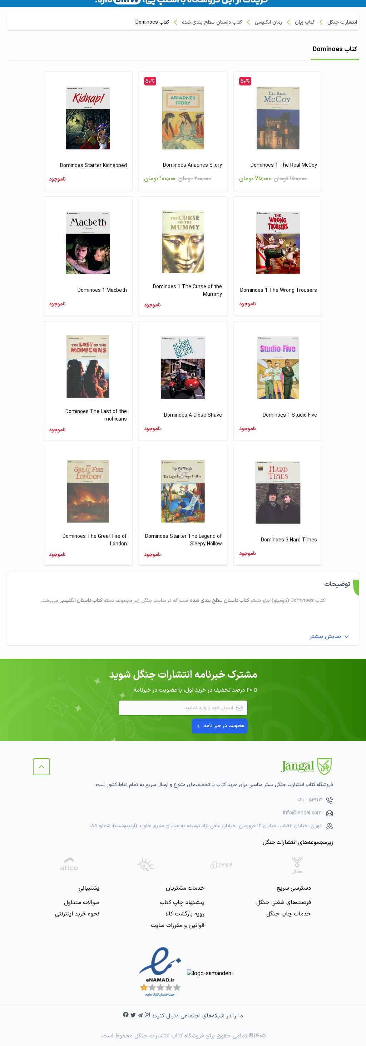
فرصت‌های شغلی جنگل (283, 902)
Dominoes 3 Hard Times (289, 540)
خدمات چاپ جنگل (288, 914)
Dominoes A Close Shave (193, 415)
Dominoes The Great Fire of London (95, 540)
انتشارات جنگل (342, 22)
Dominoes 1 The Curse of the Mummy (187, 290)
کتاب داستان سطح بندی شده (212, 22)
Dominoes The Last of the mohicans (96, 415)
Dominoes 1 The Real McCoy (284, 165)
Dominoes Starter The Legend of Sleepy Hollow (183, 540)
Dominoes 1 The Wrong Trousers (278, 290)
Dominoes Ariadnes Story (192, 165)
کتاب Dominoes (152, 22)
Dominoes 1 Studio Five (290, 415)
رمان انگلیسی (268, 22)
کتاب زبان (305, 22)
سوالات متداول (81, 902)
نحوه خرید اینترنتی (77, 914)
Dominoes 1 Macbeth (102, 290)
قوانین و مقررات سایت (177, 925)
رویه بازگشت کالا (184, 914)
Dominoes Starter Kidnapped (93, 166)
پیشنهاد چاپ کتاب (182, 902)
